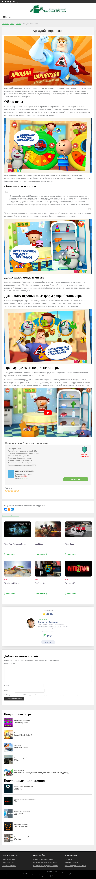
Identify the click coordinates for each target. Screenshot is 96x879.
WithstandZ (70, 583)
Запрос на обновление (10, 516)
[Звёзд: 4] (14, 490)
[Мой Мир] (12, 509)
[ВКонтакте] (5, 509)
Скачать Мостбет (8, 859)
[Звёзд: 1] (6, 490)
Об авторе (48, 642)
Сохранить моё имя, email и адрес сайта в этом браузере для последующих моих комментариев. (44, 695)
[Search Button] (17, 1)
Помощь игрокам (71, 862)
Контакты (68, 859)
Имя (6, 686)
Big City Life (40, 583)
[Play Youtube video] (48, 412)
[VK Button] (14, 1)
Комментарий (10, 663)
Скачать (74, 479)
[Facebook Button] (5, 1)
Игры (5, 540)
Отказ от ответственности (43, 859)
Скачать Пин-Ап (8, 862)
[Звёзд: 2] (9, 490)
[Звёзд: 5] (17, 490)
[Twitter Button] (3, 1)
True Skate (69, 544)
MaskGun (39, 544)
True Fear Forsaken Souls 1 (16, 544)
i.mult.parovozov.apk (24, 471)
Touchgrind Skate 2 (12, 583)
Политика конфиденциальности (45, 865)
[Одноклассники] (9, 509)
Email (6, 691)
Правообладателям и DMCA (75, 865)
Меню (8, 17)
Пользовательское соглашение (45, 862)
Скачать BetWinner (9, 865)
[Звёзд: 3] (12, 490)
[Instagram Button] (8, 1)
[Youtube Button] (10, 1)
